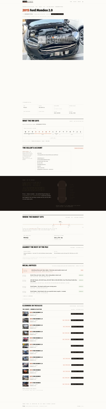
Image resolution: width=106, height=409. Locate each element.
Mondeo (40, 6)
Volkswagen (48, 403)
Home (71, 1)
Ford (37, 6)
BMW (38, 403)
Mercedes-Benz (34, 403)
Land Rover (53, 403)
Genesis (44, 403)
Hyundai (27, 403)
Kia (30, 403)
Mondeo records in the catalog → (30, 388)
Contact (79, 1)
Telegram (78, 406)
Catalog (74, 1)
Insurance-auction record (28, 6)
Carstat (24, 406)
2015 (44, 6)
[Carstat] (28, 2)
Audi (41, 403)
